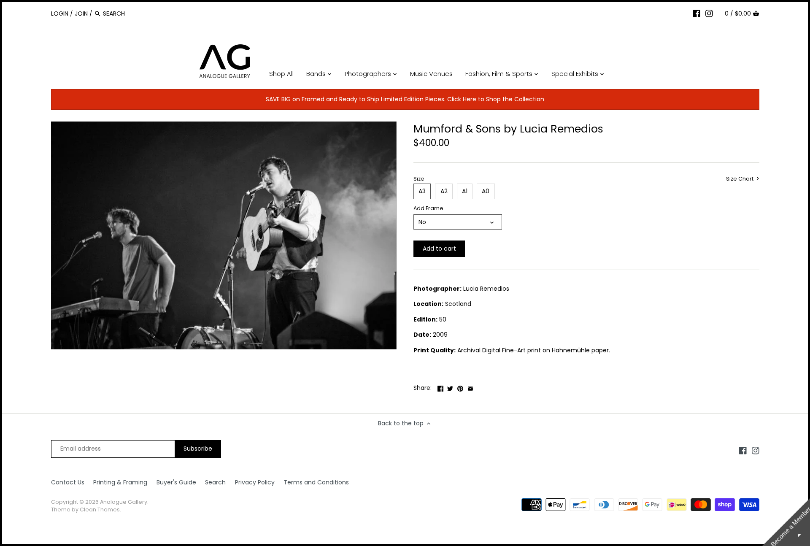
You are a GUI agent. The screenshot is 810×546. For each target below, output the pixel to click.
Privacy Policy (255, 482)
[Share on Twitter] (450, 387)
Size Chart (740, 179)
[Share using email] (470, 387)
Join (81, 13)
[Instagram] (709, 13)
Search (215, 482)
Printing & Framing (120, 482)
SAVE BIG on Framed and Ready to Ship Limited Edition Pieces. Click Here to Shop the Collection (405, 99)
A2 (444, 191)
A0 (485, 191)
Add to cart (439, 248)
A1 (464, 191)
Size (418, 179)
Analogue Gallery (123, 501)
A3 (422, 191)
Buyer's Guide (176, 482)
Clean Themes (100, 509)
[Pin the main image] (460, 387)
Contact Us (67, 482)
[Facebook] (696, 13)
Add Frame (428, 208)
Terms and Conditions (316, 482)
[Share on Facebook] (440, 387)
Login (59, 13)
